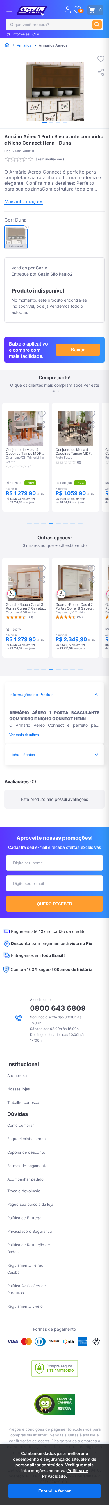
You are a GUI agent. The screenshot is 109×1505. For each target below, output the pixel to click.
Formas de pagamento (27, 1165)
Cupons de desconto (26, 1152)
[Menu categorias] (9, 9)
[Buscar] (97, 24)
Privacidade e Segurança (29, 1231)
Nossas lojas (18, 1089)
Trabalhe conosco (23, 1102)
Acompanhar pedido (25, 1179)
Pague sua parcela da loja (30, 1204)
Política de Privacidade (65, 1473)
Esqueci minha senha (26, 1138)
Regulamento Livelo (25, 1306)
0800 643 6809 (58, 1008)
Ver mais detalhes (24, 735)
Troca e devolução (23, 1190)
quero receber (54, 904)
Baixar (78, 350)
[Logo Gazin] (32, 11)
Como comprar (20, 1125)
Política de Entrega (24, 1217)
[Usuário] (67, 9)
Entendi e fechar (54, 1491)
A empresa (17, 1075)
